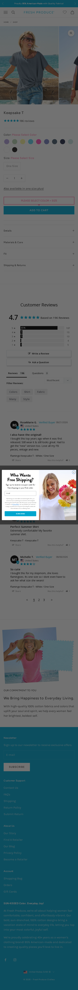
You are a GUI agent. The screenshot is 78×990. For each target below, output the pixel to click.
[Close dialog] (73, 472)
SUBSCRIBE (20, 513)
